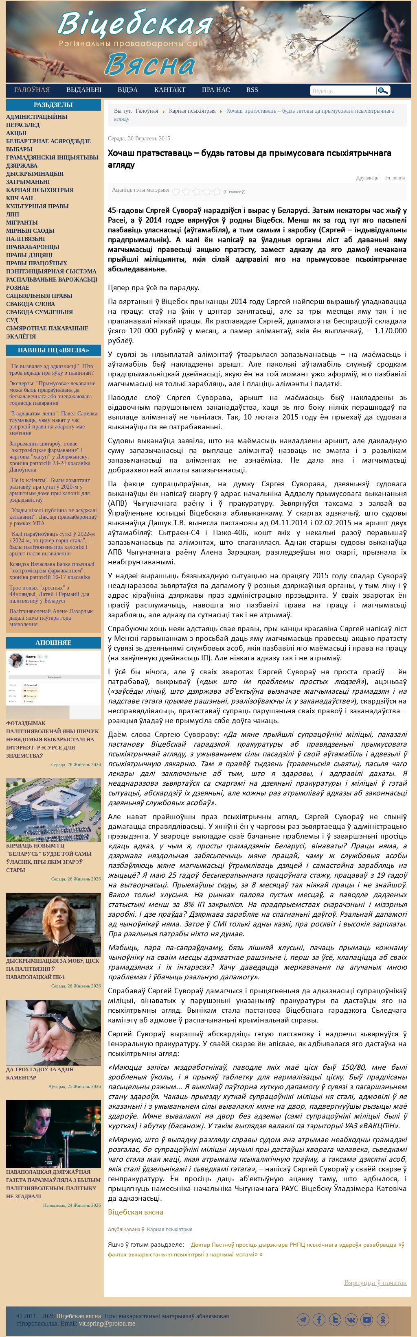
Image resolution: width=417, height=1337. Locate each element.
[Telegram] (303, 1320)
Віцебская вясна (136, 1212)
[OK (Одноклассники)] (383, 1320)
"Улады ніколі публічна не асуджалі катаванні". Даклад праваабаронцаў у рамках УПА (53, 516)
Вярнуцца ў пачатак (375, 1282)
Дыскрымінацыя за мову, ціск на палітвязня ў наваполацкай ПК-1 (52, 969)
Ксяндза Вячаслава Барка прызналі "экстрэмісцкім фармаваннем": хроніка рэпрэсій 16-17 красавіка (51, 570)
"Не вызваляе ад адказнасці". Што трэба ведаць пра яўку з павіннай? (51, 369)
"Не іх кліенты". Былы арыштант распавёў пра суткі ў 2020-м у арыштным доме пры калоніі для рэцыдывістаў (49, 490)
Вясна (149, 63)
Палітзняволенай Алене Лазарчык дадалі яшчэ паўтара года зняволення (51, 617)
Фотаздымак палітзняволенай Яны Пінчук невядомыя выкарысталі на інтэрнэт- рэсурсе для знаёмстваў (52, 739)
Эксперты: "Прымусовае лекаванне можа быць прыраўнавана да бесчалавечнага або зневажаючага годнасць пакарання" (52, 393)
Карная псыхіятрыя (170, 1230)
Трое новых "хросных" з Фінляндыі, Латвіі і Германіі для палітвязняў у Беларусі (49, 594)
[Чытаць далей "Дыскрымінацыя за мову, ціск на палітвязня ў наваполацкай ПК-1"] (53, 925)
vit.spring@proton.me (107, 1323)
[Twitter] (335, 1320)
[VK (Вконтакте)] (351, 1320)
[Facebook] (319, 1320)
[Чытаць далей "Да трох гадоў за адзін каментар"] (53, 1032)
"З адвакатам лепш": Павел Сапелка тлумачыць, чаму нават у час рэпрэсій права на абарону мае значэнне (53, 423)
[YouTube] (367, 1320)
